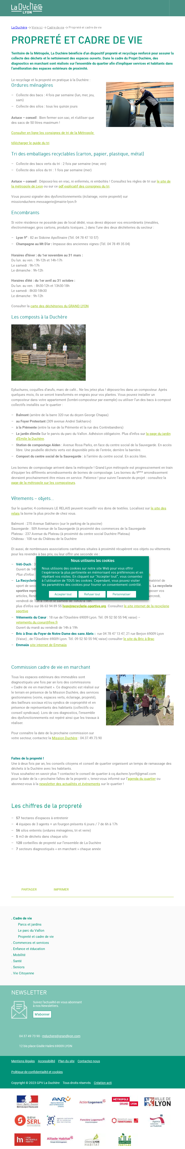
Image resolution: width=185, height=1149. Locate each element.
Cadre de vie (55, 27)
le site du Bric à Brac (138, 639)
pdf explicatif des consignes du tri (84, 186)
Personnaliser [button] (121, 594)
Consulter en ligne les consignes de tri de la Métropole (53, 133)
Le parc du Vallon (31, 931)
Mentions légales (23, 1061)
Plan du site (66, 1061)
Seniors (19, 967)
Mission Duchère (64, 738)
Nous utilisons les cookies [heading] (92, 560)
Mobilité (19, 955)
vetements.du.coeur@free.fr (37, 622)
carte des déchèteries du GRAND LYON (59, 306)
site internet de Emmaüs (48, 645)
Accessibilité (46, 1061)
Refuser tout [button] (92, 594)
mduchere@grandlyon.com (61, 1036)
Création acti (103, 1083)
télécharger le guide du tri (30, 143)
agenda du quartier (142, 779)
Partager (29, 889)
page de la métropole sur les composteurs (43, 483)
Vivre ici (37, 27)
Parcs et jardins (30, 924)
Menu (177, 8)
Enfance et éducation (29, 949)
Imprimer (61, 889)
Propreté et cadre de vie (36, 937)
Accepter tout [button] (63, 594)
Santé (17, 961)
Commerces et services (31, 943)
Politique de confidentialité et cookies (37, 1072)
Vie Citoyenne (23, 973)
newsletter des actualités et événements (69, 784)
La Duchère (19, 27)
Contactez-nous (89, 1061)
